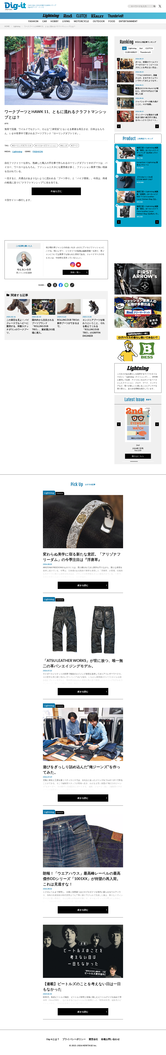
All (124, 48)
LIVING (66, 21)
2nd (141, 48)
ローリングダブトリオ (22, 145)
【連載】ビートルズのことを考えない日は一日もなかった (82, 986)
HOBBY (54, 21)
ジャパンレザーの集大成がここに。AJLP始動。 (146, 102)
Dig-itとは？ (52, 1039)
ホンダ (64, 145)
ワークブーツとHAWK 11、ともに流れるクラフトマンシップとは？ (49, 26)
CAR (44, 21)
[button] (119, 126)
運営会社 (93, 1039)
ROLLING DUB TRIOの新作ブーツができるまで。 (68, 323)
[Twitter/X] (49, 285)
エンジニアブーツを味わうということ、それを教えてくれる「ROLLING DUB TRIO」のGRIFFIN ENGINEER (94, 328)
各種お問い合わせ (110, 1039)
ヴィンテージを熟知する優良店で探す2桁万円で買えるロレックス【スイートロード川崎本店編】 (146, 117)
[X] (159, 6)
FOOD (111, 21)
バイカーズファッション (47, 145)
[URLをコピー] (72, 285)
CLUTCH (149, 48)
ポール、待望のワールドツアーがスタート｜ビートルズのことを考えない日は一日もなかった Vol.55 (146, 65)
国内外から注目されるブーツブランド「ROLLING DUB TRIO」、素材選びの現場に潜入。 (43, 326)
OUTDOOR (99, 21)
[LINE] (66, 285)
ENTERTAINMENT (128, 21)
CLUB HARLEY (131, 52)
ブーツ (75, 145)
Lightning (16, 26)
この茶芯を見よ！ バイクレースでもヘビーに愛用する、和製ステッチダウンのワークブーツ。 (17, 326)
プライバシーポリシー (74, 1039)
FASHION (33, 21)
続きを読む (83, 585)
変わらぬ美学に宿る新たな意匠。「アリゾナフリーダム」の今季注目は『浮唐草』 (82, 557)
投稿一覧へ (76, 272)
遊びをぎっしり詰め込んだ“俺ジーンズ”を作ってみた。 (81, 769)
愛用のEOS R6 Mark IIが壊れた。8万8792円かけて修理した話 (146, 91)
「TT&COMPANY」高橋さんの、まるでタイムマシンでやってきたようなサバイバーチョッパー (146, 78)
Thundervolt (145, 52)
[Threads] (55, 285)
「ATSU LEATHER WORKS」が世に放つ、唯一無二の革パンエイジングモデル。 (83, 663)
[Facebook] (61, 285)
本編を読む (56, 191)
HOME (7, 26)
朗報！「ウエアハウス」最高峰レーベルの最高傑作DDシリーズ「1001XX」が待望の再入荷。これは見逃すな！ (81, 878)
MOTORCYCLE (81, 21)
